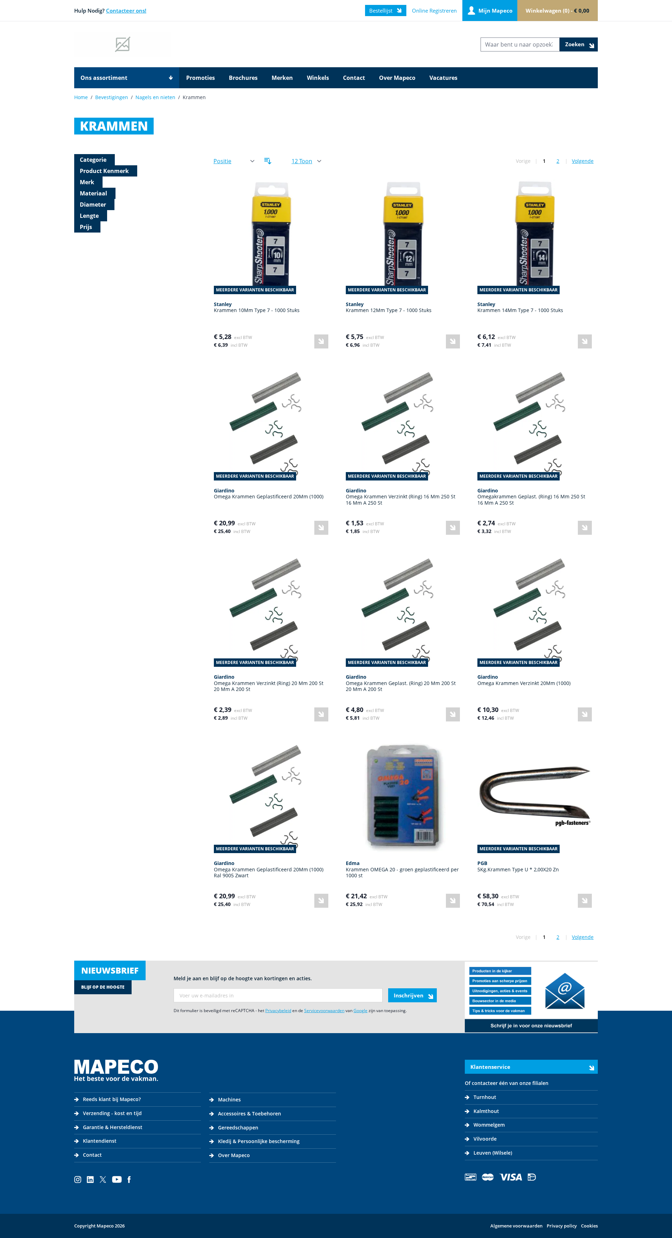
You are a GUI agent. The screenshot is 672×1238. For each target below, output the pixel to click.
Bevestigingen (111, 97)
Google (361, 1011)
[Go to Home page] (122, 44)
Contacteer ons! (126, 10)
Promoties (200, 78)
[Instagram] (77, 1179)
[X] (102, 1179)
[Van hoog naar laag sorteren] (268, 161)
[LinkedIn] (90, 1179)
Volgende (583, 161)
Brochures (243, 78)
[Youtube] (117, 1179)
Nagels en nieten (155, 97)
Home (81, 97)
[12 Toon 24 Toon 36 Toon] (306, 161)
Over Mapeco (397, 78)
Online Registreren (434, 10)
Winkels (318, 78)
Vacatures (443, 78)
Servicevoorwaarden (324, 1011)
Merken (282, 78)
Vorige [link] (523, 161)
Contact (354, 78)
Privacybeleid (278, 1011)
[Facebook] (129, 1179)
